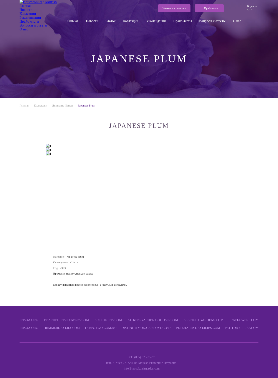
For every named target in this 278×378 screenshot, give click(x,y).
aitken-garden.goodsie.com (152, 320)
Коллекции (40, 105)
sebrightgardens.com (203, 320)
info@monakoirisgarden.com (142, 368)
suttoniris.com (108, 320)
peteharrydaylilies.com (198, 328)
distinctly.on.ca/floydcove (146, 328)
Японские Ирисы (62, 105)
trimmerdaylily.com (61, 328)
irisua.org (29, 320)
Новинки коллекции (174, 8)
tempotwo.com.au (100, 328)
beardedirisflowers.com (66, 320)
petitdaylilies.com (241, 328)
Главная (24, 105)
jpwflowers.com (243, 320)
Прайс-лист (211, 8)
